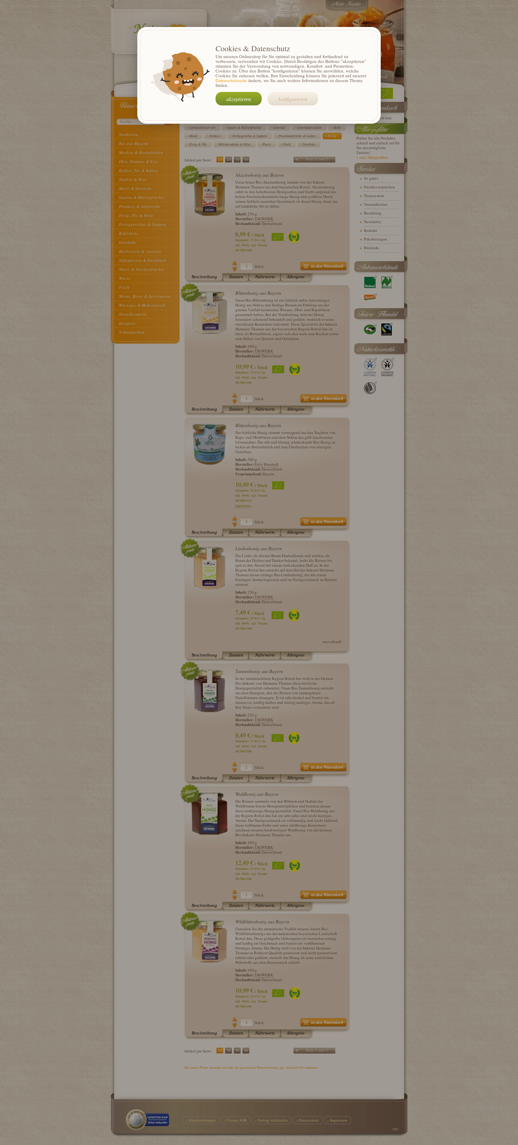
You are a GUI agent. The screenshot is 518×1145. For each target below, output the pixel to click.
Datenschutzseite (231, 80)
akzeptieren (238, 98)
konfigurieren (292, 98)
